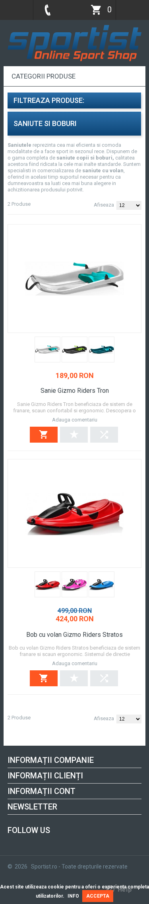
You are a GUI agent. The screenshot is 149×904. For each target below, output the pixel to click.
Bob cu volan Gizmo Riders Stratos (74, 634)
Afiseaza (104, 205)
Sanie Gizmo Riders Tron (75, 390)
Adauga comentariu (74, 420)
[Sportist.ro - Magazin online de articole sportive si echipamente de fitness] (74, 27)
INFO (73, 896)
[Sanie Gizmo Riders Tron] (74, 278)
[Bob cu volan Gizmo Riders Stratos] (74, 513)
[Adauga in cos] (44, 435)
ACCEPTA (97, 896)
